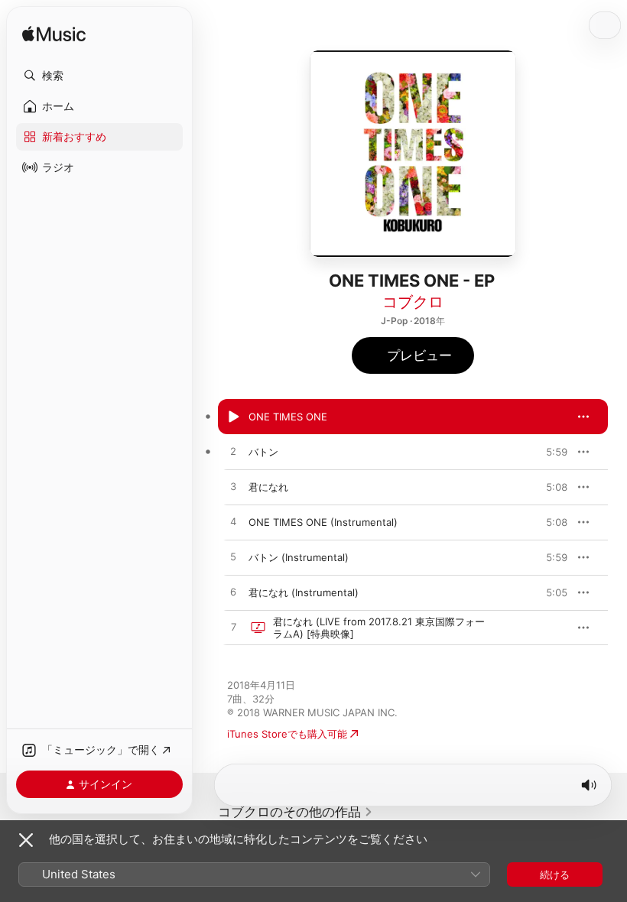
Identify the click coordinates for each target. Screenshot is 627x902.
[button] (99, 76)
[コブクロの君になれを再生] (233, 487)
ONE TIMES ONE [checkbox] (288, 416)
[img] (54, 35)
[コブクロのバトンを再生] (233, 452)
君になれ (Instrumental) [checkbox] (304, 592)
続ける (555, 874)
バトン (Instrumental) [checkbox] (299, 557)
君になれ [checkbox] (268, 487)
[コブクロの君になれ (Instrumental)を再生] (233, 592)
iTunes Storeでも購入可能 (287, 734)
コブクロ (412, 302)
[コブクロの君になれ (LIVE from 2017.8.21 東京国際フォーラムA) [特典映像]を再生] (233, 627)
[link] (295, 811)
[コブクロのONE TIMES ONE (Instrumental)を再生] (233, 522)
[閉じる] (26, 840)
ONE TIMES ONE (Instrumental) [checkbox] (323, 522)
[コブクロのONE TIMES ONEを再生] (233, 416)
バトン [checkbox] (263, 452)
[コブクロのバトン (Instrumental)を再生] (233, 557)
